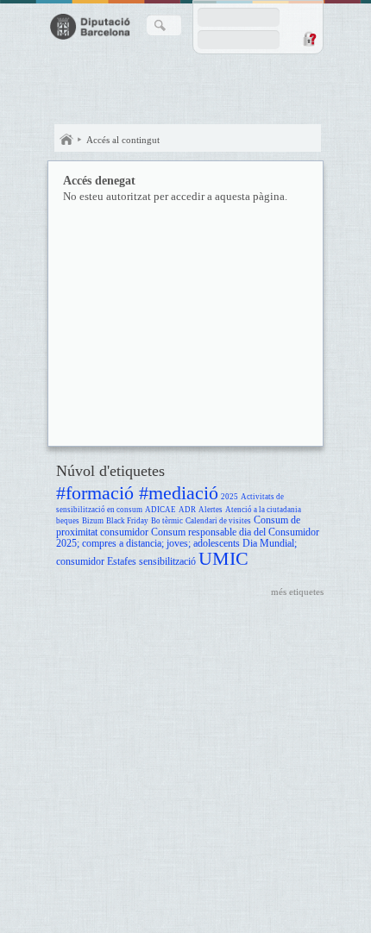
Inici (66, 140)
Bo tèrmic (167, 521)
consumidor (124, 532)
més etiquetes (297, 591)
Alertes (210, 509)
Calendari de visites (218, 521)
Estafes (121, 561)
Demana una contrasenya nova (309, 39)
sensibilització (167, 561)
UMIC (223, 558)
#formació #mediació (137, 493)
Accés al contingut (123, 140)
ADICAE (160, 509)
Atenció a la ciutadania (263, 509)
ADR (187, 509)
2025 (229, 496)
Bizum (93, 521)
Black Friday (127, 521)
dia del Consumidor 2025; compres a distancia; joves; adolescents (187, 538)
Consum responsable (193, 532)
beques (67, 521)
